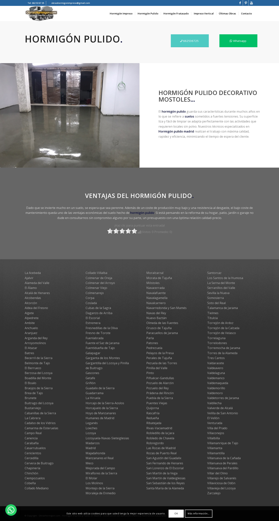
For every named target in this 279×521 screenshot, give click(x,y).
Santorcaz (214, 273)
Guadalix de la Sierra (100, 388)
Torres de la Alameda (222, 353)
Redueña (152, 418)
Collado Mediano (37, 488)
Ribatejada (153, 423)
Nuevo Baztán (156, 318)
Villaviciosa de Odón (221, 483)
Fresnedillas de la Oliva (102, 328)
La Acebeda (33, 273)
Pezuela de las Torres (161, 363)
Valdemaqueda (217, 383)
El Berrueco (33, 368)
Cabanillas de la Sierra (40, 413)
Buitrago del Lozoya (39, 403)
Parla (150, 338)
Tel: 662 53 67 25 (36, 3)
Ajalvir (29, 278)
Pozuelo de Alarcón (160, 383)
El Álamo (31, 288)
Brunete (30, 398)
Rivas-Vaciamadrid (159, 428)
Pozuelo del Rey (157, 388)
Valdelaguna (216, 373)
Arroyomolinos (35, 343)
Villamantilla (216, 453)
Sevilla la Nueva (218, 293)
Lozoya (91, 433)
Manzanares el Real (99, 458)
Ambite (30, 323)
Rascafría (152, 413)
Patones (152, 343)
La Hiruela (93, 398)
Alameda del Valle (37, 283)
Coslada (91, 303)
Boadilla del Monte (38, 378)
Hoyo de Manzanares (101, 413)
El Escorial (93, 318)
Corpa (90, 298)
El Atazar (31, 348)
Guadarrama (94, 393)
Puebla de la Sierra (159, 398)
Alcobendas (33, 298)
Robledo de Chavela (160, 438)
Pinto (150, 373)
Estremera (93, 323)
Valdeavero (215, 368)
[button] (11, 510)
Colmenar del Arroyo (100, 283)
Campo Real (33, 433)
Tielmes (212, 313)
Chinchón (31, 473)
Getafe (90, 378)
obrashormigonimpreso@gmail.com (70, 3)
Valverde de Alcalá (220, 408)
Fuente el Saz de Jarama (102, 343)
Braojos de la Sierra (39, 388)
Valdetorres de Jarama (223, 398)
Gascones (92, 373)
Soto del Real (216, 303)
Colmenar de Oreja (99, 278)
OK (176, 513)
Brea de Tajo (34, 393)
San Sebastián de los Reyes (165, 483)
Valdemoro (215, 393)
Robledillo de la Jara (160, 433)
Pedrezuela (154, 348)
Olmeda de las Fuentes (162, 323)
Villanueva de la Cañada (224, 458)
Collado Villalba (96, 273)
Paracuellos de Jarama (162, 333)
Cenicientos (33, 453)
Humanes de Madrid (100, 418)
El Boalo (30, 383)
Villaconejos (215, 433)
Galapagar (93, 353)
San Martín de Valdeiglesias (165, 478)
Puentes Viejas (156, 403)
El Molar (91, 478)
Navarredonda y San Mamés (166, 308)
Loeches (91, 428)
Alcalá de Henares (37, 293)
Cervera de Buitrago (39, 463)
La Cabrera (32, 418)
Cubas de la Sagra (98, 308)
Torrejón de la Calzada (223, 328)
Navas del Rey (156, 313)
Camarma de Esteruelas (41, 428)
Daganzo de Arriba (99, 313)
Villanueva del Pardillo (222, 468)
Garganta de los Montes (103, 358)
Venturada (214, 423)
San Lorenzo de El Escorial (165, 468)
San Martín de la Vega (161, 473)
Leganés (92, 423)
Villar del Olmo (217, 473)
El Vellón (213, 418)
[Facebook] (240, 3)
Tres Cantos (216, 358)
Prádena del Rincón (160, 393)
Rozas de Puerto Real (161, 453)
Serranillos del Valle (221, 288)
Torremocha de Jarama (223, 348)
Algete (29, 313)
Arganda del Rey (36, 338)
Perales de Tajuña (159, 358)
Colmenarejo (95, 293)
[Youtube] (251, 3)
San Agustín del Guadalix (163, 458)
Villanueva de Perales (222, 463)
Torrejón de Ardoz (220, 323)
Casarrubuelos (35, 448)
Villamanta (214, 448)
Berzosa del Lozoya (38, 373)
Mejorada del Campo (100, 468)
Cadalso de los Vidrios (40, 423)
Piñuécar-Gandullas (160, 378)
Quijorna (152, 408)
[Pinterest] (245, 3)
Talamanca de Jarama (222, 308)
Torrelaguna (216, 338)
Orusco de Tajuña (159, 328)
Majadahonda (95, 453)
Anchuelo (31, 328)
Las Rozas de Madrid (161, 448)
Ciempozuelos (35, 478)
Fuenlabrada (94, 338)
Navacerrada (155, 288)
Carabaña (32, 443)
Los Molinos (94, 483)
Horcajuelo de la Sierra (102, 408)
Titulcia (212, 318)
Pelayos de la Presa (160, 353)
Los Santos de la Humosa (225, 278)
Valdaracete (215, 363)
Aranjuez (31, 333)
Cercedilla (31, 458)
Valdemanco (216, 378)
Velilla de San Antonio (222, 413)
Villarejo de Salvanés (221, 478)
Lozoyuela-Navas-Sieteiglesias (107, 438)
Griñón (90, 383)
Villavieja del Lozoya (221, 488)
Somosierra (215, 298)
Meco (89, 463)
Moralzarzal (154, 273)
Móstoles (153, 283)
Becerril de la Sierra (38, 358)
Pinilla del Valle (156, 368)
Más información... (199, 513)
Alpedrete (32, 318)
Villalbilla (213, 438)
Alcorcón (31, 303)
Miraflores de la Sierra (101, 473)
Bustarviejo (33, 408)
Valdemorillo (216, 388)
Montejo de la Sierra (100, 488)
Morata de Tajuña (159, 278)
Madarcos (93, 443)
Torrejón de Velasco (221, 333)
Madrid (91, 448)
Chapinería (32, 468)
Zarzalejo (214, 493)
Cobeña (30, 483)
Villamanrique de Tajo (222, 443)
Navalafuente (156, 293)
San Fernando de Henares (164, 463)
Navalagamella (156, 298)
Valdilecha (214, 403)
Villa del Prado (217, 428)
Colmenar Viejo (96, 288)
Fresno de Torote (98, 333)
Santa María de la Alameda (165, 488)
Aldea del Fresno (36, 308)
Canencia (31, 438)
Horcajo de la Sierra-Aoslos (105, 403)
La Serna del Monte (221, 283)
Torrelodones (217, 343)
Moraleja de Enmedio (101, 493)
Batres (29, 353)
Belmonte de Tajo (37, 363)
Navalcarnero (156, 303)
